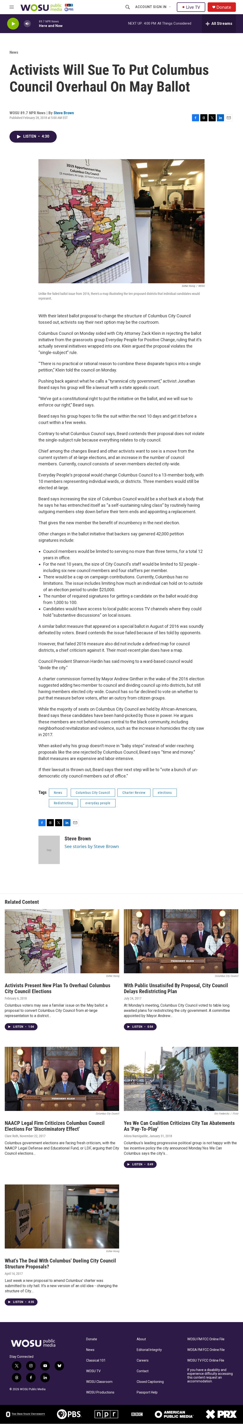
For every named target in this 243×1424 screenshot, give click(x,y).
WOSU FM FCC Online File (205, 1339)
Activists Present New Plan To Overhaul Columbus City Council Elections (57, 988)
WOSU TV (93, 1371)
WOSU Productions (100, 1392)
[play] (13, 23)
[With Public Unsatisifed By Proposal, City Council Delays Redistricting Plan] (181, 941)
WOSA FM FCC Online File (206, 1350)
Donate (223, 7)
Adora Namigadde (136, 1136)
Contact (143, 1371)
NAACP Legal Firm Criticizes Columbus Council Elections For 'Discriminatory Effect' (55, 1126)
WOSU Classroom (99, 1382)
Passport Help (147, 1392)
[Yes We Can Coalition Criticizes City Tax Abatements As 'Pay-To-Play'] (181, 1079)
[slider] (35, 23)
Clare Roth (11, 1136)
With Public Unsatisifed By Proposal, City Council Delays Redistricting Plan (176, 988)
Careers (143, 1360)
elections (165, 793)
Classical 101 (96, 1360)
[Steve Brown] (49, 850)
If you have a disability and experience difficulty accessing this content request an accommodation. (210, 1375)
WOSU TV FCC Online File (205, 1360)
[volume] (27, 23)
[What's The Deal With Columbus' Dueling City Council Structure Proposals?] (62, 1216)
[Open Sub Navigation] (170, 7)
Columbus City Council (93, 793)
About (141, 1339)
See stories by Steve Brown (92, 846)
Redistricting (63, 803)
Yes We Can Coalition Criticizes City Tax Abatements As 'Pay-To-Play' (179, 1126)
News (13, 52)
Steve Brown (64, 112)
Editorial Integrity (149, 1350)
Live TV (193, 7)
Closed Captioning (150, 1382)
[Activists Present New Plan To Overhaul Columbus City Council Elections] (62, 941)
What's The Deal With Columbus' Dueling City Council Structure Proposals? (60, 1264)
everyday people (98, 803)
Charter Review (133, 793)
